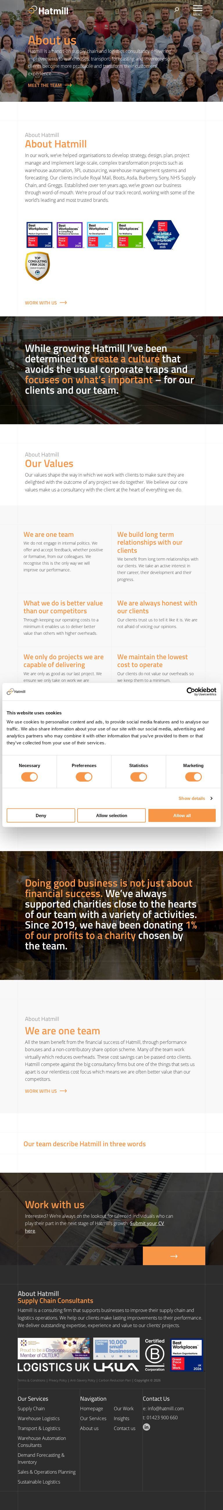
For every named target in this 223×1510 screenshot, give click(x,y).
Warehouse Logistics (39, 1418)
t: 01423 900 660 (160, 1417)
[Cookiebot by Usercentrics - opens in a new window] (191, 691)
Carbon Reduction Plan (115, 1380)
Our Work (124, 1408)
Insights (121, 1418)
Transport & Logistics (39, 1428)
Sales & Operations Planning (46, 1472)
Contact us (124, 1428)
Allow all (182, 815)
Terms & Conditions (31, 1380)
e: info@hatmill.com (163, 1408)
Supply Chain (31, 1408)
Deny (41, 815)
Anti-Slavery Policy (82, 1380)
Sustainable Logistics (39, 1482)
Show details (192, 798)
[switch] (84, 776)
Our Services (93, 1418)
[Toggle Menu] (197, 8)
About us (89, 1428)
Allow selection (111, 815)
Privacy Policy (58, 1380)
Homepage (91, 1408)
